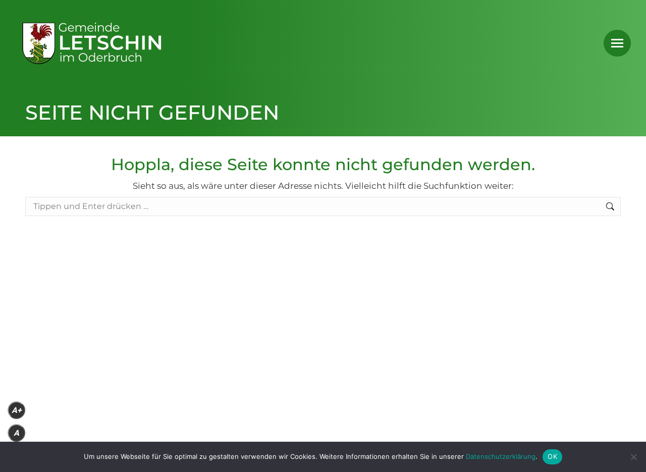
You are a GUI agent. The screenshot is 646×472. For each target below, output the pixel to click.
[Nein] (633, 457)
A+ (17, 410)
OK (552, 456)
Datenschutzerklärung (500, 456)
